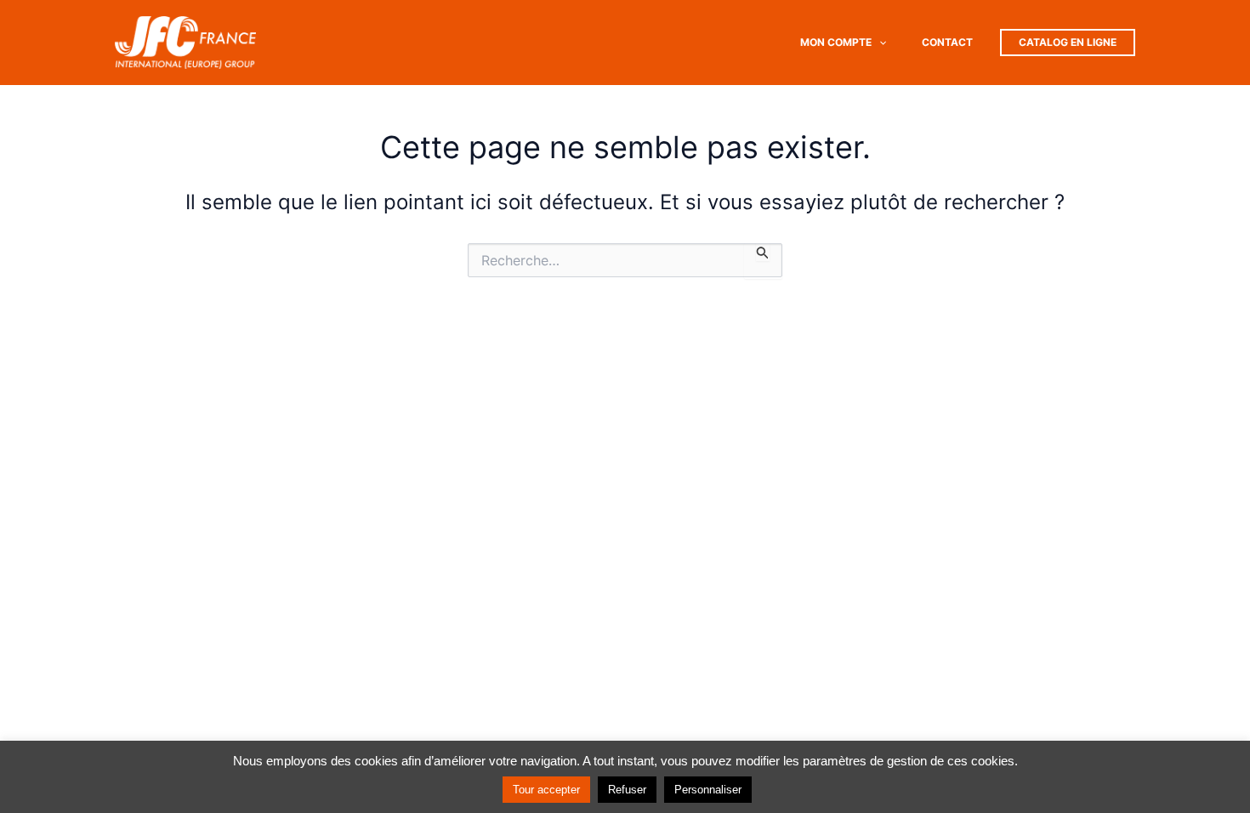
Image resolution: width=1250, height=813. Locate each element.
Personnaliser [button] (707, 789)
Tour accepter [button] (546, 789)
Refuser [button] (627, 789)
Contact (947, 42)
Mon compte (836, 42)
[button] (879, 43)
